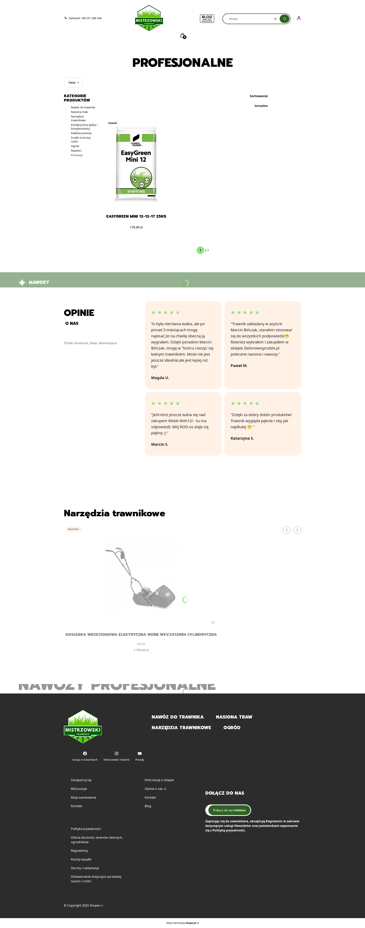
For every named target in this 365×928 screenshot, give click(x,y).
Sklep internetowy (181, 923)
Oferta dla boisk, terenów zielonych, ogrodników (97, 839)
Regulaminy (79, 851)
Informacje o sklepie (159, 780)
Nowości (76, 150)
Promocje (77, 155)
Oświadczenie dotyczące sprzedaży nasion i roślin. (96, 878)
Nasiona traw (79, 112)
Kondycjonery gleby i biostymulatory (84, 126)
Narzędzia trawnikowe (78, 118)
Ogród (75, 146)
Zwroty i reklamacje (85, 868)
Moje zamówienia (83, 797)
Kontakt (76, 806)
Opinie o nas (154, 789)
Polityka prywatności (86, 829)
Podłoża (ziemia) (81, 133)
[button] (284, 19)
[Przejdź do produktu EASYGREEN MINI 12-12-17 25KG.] (136, 164)
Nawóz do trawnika (83, 107)
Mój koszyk (79, 789)
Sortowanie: (259, 96)
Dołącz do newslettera (229, 810)
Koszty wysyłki (81, 859)
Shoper (95, 905)
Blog (148, 806)
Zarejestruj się (81, 780)
